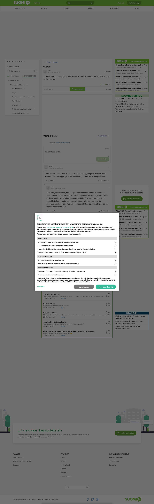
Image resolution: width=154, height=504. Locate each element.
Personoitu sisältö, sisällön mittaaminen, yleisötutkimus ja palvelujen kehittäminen (66, 249)
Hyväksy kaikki (106, 287)
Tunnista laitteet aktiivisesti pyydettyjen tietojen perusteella (58, 264)
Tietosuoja (40, 286)
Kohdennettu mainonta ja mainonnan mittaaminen (55, 246)
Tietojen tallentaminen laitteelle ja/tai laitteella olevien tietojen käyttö (62, 252)
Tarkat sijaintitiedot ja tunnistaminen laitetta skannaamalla (58, 242)
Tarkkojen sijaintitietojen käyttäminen (51, 260)
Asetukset (84, 287)
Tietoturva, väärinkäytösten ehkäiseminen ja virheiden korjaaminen (61, 271)
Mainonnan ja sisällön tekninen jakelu (51, 275)
